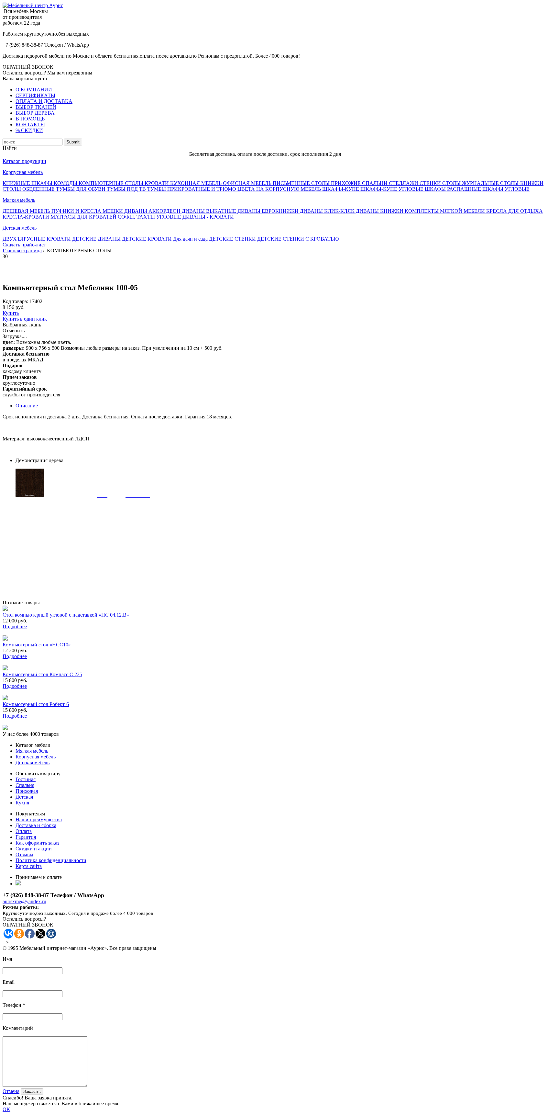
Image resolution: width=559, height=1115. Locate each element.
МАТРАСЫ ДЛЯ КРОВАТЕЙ (84, 217)
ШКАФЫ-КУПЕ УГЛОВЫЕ (392, 189)
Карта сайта (29, 866)
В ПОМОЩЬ (30, 118)
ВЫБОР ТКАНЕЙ (36, 107)
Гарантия (26, 837)
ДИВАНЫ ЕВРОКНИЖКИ (268, 211)
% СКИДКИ (29, 130)
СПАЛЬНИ (375, 183)
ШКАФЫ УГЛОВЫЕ (506, 189)
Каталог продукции (24, 161)
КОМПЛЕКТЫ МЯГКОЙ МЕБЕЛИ (445, 211)
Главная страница (22, 250)
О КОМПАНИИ (34, 89)
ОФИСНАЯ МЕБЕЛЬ (248, 183)
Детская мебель (20, 228)
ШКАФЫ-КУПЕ (341, 189)
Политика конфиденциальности (51, 860)
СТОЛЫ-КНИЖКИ (521, 183)
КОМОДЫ (66, 183)
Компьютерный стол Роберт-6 (36, 704)
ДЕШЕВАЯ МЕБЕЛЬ (27, 211)
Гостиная (26, 779)
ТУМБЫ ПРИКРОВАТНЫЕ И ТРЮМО (192, 189)
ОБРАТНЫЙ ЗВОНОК (28, 67)
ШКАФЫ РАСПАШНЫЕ (453, 189)
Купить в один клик (25, 319)
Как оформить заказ (37, 843)
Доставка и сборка (36, 825)
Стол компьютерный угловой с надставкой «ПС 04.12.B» (66, 615)
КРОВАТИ (157, 183)
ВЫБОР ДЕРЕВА (35, 113)
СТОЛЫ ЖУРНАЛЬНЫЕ (471, 183)
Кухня (22, 802)
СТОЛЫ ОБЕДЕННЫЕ (29, 189)
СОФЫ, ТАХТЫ (137, 217)
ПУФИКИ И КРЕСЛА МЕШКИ (87, 211)
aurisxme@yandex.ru (24, 901)
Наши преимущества (39, 819)
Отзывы (24, 854)
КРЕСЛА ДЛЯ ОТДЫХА (514, 211)
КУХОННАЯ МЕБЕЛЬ (196, 183)
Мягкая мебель (19, 200)
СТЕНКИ (431, 183)
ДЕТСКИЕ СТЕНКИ (233, 239)
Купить (11, 313)
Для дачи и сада (191, 239)
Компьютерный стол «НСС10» (37, 644)
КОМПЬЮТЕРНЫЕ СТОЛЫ (112, 183)
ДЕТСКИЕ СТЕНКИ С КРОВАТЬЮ (298, 239)
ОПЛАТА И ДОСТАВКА (44, 101)
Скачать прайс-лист (24, 244)
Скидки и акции (34, 848)
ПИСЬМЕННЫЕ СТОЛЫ (302, 183)
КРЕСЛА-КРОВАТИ (26, 217)
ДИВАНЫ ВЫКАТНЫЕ (209, 211)
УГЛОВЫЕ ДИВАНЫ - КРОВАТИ (195, 217)
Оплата (24, 831)
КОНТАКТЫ (30, 124)
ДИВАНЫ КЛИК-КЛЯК (328, 211)
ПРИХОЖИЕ (346, 183)
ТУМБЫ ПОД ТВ (127, 189)
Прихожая (27, 791)
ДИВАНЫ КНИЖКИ (380, 211)
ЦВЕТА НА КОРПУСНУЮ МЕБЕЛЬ (279, 189)
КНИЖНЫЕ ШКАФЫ (28, 183)
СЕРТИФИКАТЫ (35, 95)
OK (6, 1109)
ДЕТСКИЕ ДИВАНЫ (97, 239)
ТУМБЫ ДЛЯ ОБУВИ (81, 189)
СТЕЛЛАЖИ (404, 183)
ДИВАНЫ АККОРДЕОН (153, 211)
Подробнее (15, 626)
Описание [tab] (27, 405)
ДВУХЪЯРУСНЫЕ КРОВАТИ (37, 239)
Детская (24, 797)
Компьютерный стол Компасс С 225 (42, 674)
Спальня (25, 785)
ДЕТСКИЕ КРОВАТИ (147, 239)
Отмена (11, 1091)
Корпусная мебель (23, 172)
